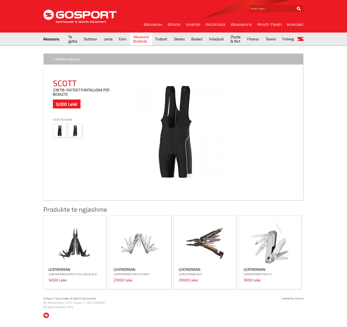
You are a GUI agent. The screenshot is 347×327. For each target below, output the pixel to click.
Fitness (253, 39)
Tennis (271, 39)
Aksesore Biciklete (141, 39)
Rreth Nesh (269, 24)
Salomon (153, 24)
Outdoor (90, 39)
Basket (197, 39)
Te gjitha (72, 39)
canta (108, 39)
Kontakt (295, 24)
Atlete (174, 24)
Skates (179, 39)
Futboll (161, 39)
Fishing (288, 39)
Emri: (123, 39)
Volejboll (216, 39)
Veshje (193, 24)
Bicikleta (215, 24)
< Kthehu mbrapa (66, 59)
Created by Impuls (292, 298)
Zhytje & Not (235, 39)
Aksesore (241, 24)
